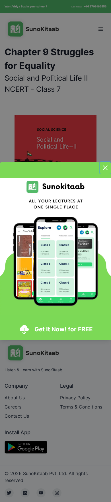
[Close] (105, 168)
